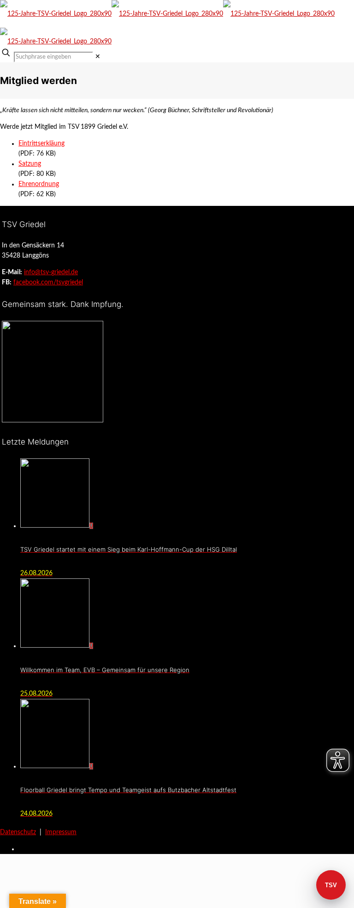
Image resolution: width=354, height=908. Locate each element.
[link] (97, 57)
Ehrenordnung (38, 184)
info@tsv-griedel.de (51, 272)
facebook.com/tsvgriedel (48, 282)
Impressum (61, 832)
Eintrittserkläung (41, 143)
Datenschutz (18, 832)
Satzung (29, 164)
